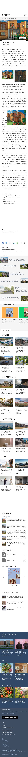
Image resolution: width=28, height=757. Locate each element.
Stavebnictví (7, 419)
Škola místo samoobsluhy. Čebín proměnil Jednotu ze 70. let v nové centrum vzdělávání (21, 410)
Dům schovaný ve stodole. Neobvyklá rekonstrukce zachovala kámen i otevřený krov (16, 520)
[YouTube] (17, 243)
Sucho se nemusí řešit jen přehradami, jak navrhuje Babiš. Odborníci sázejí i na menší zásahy (21, 368)
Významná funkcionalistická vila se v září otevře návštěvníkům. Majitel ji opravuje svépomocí (6, 392)
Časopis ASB (6, 304)
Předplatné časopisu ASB (7, 730)
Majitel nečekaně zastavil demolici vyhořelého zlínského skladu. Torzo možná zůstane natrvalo (20, 350)
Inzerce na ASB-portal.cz (7, 727)
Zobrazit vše (6, 330)
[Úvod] (6, 15)
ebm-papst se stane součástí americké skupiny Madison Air (20, 450)
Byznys (4, 457)
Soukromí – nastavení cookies (8, 734)
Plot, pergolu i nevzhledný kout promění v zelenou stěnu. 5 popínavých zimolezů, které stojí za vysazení (20, 701)
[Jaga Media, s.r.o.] (5, 742)
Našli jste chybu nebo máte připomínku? (12, 252)
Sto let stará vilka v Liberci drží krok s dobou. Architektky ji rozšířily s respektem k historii (6, 410)
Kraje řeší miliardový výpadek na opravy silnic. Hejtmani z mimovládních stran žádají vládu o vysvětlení (6, 368)
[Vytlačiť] (24, 243)
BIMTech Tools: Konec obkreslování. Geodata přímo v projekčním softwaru (15, 597)
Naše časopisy (7, 566)
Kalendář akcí (7, 550)
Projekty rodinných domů (9, 249)
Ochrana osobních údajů (7, 732)
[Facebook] (3, 243)
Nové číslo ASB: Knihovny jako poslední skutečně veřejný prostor (9, 321)
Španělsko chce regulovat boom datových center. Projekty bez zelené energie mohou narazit (6, 350)
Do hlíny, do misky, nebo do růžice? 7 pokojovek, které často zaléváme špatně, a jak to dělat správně (7, 677)
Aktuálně (5, 335)
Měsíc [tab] (9, 516)
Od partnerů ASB (8, 592)
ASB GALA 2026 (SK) (11, 554)
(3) (23, 38)
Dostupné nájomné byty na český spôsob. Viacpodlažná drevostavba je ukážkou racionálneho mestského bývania (7, 652)
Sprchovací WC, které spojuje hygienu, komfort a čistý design (6, 450)
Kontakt (3, 725)
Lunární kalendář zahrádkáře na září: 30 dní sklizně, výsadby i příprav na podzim (7, 700)
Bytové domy (6, 247)
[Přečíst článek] (10, 312)
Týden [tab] (4, 516)
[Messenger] (6, 243)
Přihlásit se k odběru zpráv (9, 717)
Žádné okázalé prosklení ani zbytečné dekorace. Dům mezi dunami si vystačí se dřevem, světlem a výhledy (20, 677)
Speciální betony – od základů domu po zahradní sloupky (15, 608)
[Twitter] (10, 243)
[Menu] (25, 15)
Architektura (7, 377)
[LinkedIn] (14, 243)
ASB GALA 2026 (10, 560)
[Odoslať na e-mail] (21, 243)
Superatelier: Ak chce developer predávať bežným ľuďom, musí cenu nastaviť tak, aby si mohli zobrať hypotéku (20, 652)
